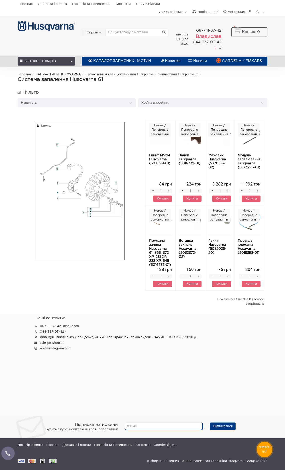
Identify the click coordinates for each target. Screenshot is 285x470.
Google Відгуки (148, 4)
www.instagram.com (55, 348)
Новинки (173, 61)
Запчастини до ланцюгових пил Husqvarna (120, 74)
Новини (200, 61)
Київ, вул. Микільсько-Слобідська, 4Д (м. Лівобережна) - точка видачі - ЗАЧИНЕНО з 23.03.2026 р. (118, 337)
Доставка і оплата (52, 4)
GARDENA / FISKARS (242, 61)
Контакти (123, 4)
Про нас (26, 4)
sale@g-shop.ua (52, 343)
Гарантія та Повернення (91, 4)
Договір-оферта (30, 445)
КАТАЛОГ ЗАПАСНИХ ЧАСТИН (122, 61)
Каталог (40, 61)
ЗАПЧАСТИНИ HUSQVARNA (58, 74)
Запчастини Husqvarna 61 (178, 74)
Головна (24, 74)
